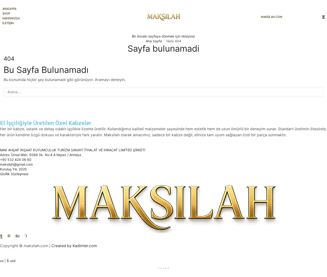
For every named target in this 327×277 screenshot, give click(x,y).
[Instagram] (9, 235)
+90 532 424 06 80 (15, 160)
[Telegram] (25, 235)
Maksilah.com (271, 17)
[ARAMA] (319, 92)
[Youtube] (17, 235)
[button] (290, 17)
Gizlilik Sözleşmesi (14, 174)
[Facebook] (1, 235)
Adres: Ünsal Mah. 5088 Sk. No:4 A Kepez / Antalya (40, 155)
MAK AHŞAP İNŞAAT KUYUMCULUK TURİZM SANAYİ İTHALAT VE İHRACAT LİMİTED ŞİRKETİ (72, 150)
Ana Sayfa (154, 41)
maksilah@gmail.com (16, 164)
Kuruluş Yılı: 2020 (13, 169)
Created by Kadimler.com (74, 246)
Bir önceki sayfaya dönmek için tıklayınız (163, 36)
